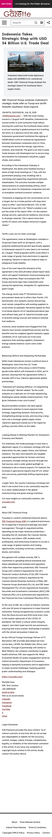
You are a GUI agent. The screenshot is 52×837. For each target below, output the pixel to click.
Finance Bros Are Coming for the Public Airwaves (25, 4)
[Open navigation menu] (4, 22)
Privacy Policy (33, 833)
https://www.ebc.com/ (12, 677)
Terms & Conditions (37, 827)
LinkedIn (6, 699)
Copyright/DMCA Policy (13, 833)
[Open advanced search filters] (42, 22)
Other (4, 716)
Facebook (6, 706)
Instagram (7, 702)
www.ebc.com (8, 502)
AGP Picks (6, 4)
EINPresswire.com (11, 116)
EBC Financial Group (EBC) (14, 521)
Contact (46, 833)
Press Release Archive (30, 822)
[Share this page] (48, 22)
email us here (8, 692)
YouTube (6, 709)
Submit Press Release (16, 827)
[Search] (36, 22)
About (14, 822)
